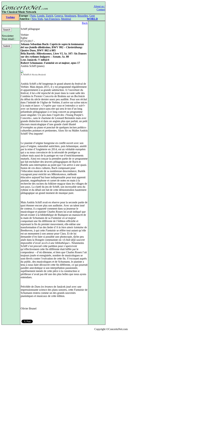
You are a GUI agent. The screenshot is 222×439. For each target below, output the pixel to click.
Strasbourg (70, 15)
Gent (92, 15)
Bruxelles (83, 15)
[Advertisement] (11, 386)
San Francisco (52, 18)
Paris (33, 15)
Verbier (10, 17)
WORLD (92, 18)
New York (37, 18)
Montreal (66, 18)
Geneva (58, 15)
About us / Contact (99, 8)
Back (85, 23)
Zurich (49, 15)
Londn (40, 15)
